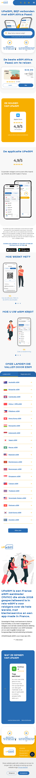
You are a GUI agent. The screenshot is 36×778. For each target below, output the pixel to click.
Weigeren (12, 773)
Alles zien (18, 530)
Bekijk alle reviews (26, 720)
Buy (26, 85)
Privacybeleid (23, 767)
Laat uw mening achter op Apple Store (18, 134)
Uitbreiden (19, 640)
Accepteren (23, 773)
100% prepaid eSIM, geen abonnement (21, 36)
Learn (10, 85)
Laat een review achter (14, 720)
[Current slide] (15, 303)
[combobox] (18, 33)
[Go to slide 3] (20, 303)
